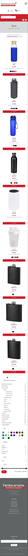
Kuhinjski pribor (7, 397)
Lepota (5, 399)
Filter (4, 471)
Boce (5, 390)
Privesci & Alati (5, 415)
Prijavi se (14, 545)
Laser (3, 445)
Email (13, 539)
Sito (3, 449)
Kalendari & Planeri (7, 384)
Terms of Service (13, 549)
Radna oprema (5, 417)
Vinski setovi (7, 409)
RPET (3, 460)
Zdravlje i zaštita (7, 411)
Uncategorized (5, 424)
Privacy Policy (24, 548)
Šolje (5, 401)
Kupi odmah (14, 74)
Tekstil (3, 420)
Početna (10, 28)
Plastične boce (9, 393)
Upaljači (5, 407)
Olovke (3, 413)
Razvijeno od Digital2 (20, 553)
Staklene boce (9, 395)
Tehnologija (5, 419)
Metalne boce (9, 391)
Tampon (4, 453)
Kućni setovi (14, 28)
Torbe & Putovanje (6, 422)
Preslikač (4, 447)
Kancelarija (5, 386)
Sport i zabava (7, 403)
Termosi (5, 405)
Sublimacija (4, 451)
